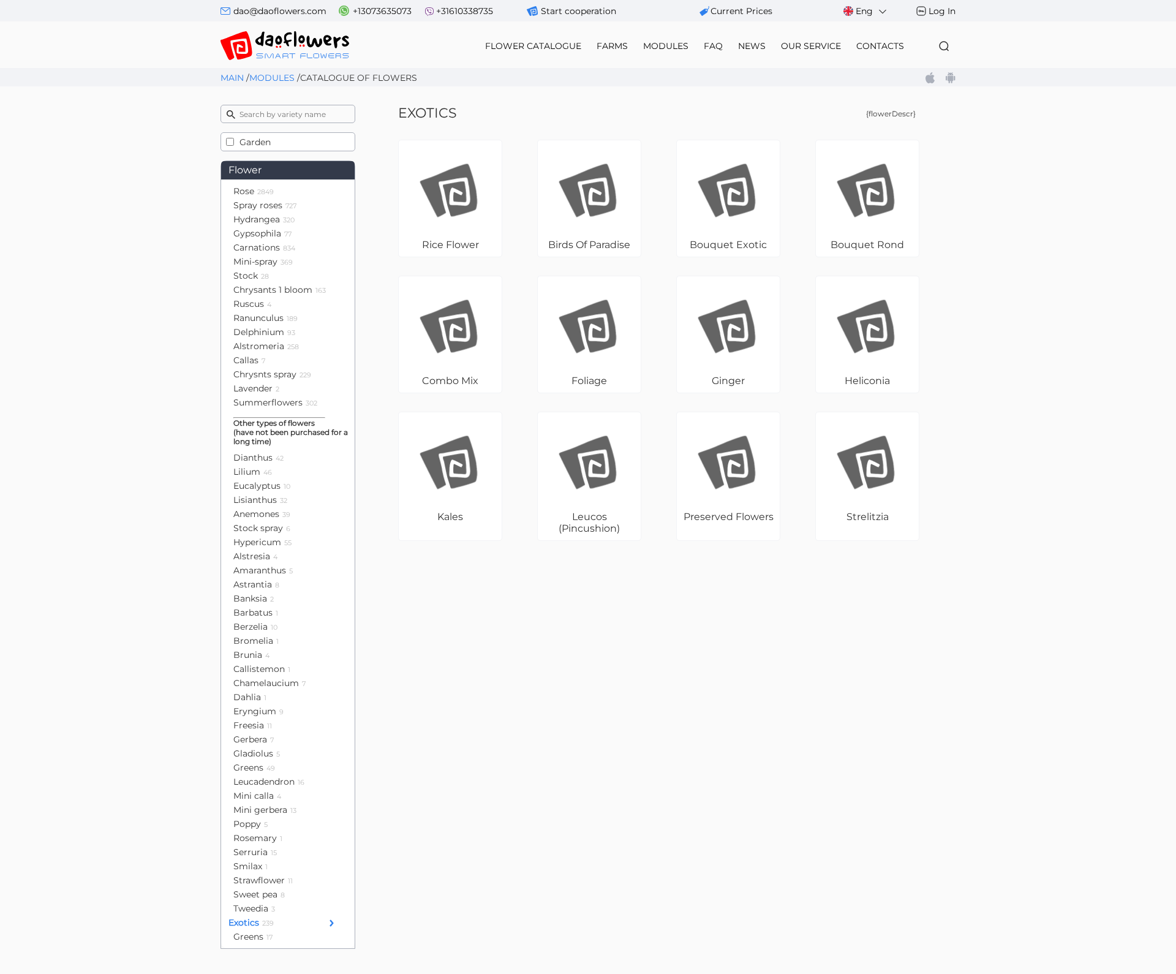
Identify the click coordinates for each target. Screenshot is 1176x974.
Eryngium (258, 711)
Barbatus (255, 612)
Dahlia (249, 697)
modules (665, 45)
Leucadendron (268, 781)
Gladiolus (256, 753)
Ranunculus (265, 317)
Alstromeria (266, 346)
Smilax (250, 866)
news (752, 45)
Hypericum (262, 542)
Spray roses (264, 205)
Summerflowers (275, 402)
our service (811, 45)
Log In (942, 11)
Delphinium (264, 332)
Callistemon (261, 668)
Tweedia (254, 908)
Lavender (256, 388)
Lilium (252, 471)
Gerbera (253, 739)
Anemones (261, 513)
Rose (253, 191)
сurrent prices (741, 11)
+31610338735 (464, 11)
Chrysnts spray (272, 374)
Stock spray (261, 528)
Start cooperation (578, 11)
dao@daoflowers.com (279, 11)
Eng (864, 11)
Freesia (252, 725)
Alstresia (255, 556)
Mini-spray (263, 261)
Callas (249, 360)
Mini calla (257, 795)
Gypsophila (262, 233)
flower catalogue (533, 45)
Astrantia (256, 584)
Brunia (251, 654)
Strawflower (263, 880)
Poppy (250, 823)
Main (232, 77)
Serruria (255, 852)
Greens (254, 767)
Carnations (264, 247)
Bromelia (256, 640)
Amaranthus (263, 570)
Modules (272, 77)
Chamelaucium (269, 683)
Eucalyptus (261, 485)
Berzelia (255, 626)
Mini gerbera (264, 809)
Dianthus (258, 457)
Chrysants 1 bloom (279, 289)
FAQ (713, 45)
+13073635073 (382, 11)
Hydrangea (264, 219)
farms (612, 45)
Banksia (253, 598)
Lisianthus (260, 499)
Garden (255, 142)
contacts (880, 45)
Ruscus (252, 303)
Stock (251, 275)
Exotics (251, 922)
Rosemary (257, 838)
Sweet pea (259, 894)
